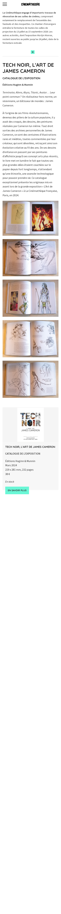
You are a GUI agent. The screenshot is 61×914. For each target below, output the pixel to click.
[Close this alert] (33, 52)
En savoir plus (17, 490)
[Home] (30, 4)
